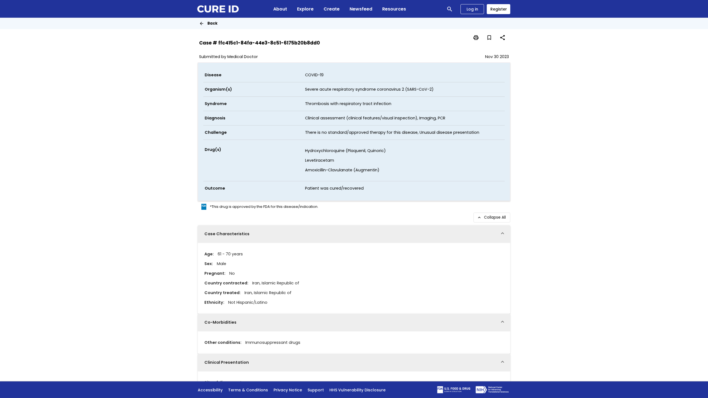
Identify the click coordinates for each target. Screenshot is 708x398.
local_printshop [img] (476, 38)
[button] (354, 234)
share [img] (502, 38)
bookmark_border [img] (489, 38)
